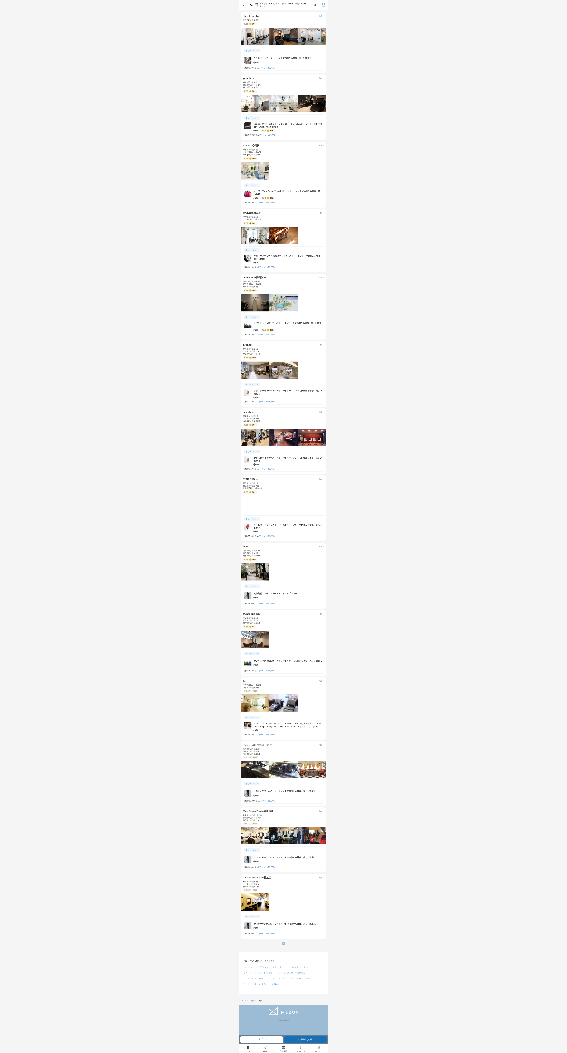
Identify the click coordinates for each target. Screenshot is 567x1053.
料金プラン (261, 1039)
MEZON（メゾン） (249, 1001)
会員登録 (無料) (305, 1039)
